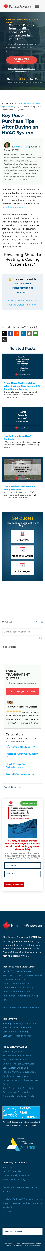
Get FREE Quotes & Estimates (17, 971)
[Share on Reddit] (16, 333)
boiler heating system (12, 207)
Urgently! (22, 539)
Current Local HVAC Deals (15, 979)
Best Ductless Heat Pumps (15, 1032)
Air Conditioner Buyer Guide (16, 1055)
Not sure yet (22, 571)
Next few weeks (22, 555)
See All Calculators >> (20, 774)
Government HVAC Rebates (16, 983)
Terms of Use (28, 1245)
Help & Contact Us (11, 1171)
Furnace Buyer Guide (13, 1051)
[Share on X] (4, 333)
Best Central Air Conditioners (16, 1027)
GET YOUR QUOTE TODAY (22, 692)
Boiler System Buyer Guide (16, 1068)
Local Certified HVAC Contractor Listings (22, 1199)
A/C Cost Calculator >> (20, 746)
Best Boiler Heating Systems (16, 1036)
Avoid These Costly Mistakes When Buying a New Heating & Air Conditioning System (22, 386)
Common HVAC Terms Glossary (18, 987)
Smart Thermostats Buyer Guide (18, 1088)
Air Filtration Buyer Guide (15, 1076)
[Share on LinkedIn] (23, 333)
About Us (7, 1167)
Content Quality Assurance (15, 1175)
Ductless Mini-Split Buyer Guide (18, 1064)
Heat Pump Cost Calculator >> (17, 766)
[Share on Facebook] (10, 333)
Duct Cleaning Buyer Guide (16, 1092)
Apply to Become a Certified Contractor (22, 1203)
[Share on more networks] (4, 339)
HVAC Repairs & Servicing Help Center (21, 1008)
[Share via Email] (35, 333)
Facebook (7, 1207)
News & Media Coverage (14, 1179)
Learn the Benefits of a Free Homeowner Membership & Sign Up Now (20, 996)
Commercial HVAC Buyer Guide (18, 1096)
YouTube (7, 1211)
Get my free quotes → (21, 60)
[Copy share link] (29, 333)
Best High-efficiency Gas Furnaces (19, 1023)
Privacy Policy (17, 1245)
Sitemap (37, 1245)
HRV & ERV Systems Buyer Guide (19, 1072)
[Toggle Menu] (37, 6)
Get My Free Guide (14, 884)
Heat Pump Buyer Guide (15, 1060)
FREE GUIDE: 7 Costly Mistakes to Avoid (22, 975)
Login (40, 622)
